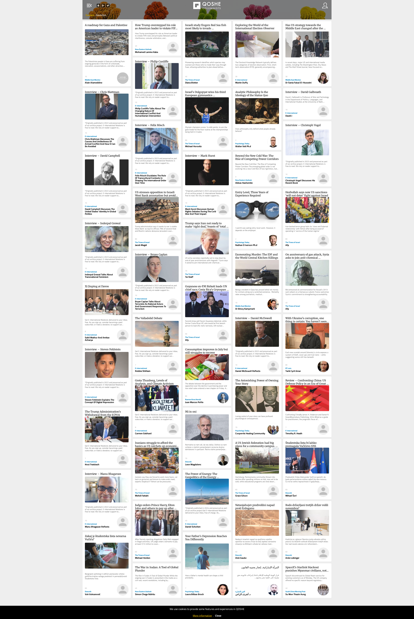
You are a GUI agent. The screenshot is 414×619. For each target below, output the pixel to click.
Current (90, 15)
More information (202, 615)
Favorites (101, 15)
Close (218, 615)
